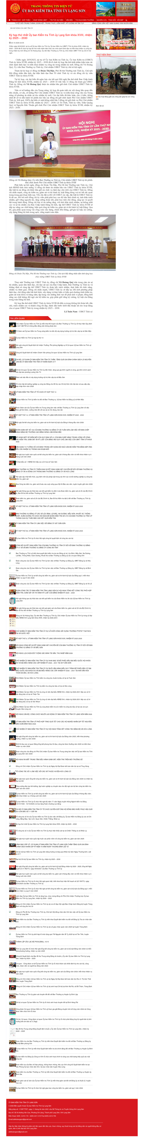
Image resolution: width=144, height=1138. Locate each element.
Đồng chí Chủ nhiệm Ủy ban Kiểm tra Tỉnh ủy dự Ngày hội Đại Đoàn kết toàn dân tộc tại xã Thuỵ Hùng (52, 766)
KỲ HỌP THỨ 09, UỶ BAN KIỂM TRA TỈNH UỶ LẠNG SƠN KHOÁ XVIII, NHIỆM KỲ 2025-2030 (49, 506)
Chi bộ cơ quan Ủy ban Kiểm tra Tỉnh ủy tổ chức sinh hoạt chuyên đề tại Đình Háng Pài (47, 1002)
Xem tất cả (100, 106)
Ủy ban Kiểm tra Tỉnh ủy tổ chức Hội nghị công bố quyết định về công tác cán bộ (44, 538)
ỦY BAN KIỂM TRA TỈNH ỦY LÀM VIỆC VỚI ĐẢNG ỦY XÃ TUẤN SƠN (40, 523)
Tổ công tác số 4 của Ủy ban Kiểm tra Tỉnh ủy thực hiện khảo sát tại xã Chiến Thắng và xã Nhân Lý (51, 831)
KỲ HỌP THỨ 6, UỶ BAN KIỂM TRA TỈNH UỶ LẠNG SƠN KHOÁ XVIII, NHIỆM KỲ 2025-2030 (49, 638)
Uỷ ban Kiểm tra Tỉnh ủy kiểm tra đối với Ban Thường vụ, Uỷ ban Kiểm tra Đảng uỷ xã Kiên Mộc (50, 399)
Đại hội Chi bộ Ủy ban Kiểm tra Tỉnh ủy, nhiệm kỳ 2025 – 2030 (38, 859)
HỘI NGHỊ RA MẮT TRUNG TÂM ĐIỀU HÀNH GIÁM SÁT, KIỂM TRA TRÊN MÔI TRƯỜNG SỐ (49, 759)
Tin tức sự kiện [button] (57, 20)
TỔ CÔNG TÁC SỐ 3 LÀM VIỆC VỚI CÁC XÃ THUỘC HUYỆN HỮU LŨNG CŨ (43, 771)
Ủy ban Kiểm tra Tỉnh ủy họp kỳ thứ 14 (29, 338)
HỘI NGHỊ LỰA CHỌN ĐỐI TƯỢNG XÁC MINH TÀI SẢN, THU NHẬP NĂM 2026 (44, 653)
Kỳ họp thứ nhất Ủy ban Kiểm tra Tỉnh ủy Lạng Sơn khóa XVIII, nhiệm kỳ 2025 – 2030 (46, 824)
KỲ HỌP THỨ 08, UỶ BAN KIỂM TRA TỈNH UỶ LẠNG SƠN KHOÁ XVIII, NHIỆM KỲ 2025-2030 (49, 531)
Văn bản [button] (69, 20)
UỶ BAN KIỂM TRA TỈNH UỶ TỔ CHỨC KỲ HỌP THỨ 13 (36, 392)
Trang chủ (16, 20)
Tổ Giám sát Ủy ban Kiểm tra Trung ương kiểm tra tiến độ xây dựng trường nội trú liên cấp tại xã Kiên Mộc (53, 331)
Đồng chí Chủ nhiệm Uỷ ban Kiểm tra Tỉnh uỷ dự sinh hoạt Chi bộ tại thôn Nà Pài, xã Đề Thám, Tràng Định (54, 986)
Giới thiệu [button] (26, 20)
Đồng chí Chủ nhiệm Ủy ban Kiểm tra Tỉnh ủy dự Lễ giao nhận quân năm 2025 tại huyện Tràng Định (51, 927)
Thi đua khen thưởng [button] (84, 20)
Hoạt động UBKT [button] (40, 20)
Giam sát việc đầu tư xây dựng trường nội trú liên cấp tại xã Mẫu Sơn (40, 377)
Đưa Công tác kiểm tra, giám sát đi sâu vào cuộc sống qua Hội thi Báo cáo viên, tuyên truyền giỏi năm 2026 (54, 484)
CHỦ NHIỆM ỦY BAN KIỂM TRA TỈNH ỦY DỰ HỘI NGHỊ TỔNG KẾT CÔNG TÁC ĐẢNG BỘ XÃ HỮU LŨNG (54, 729)
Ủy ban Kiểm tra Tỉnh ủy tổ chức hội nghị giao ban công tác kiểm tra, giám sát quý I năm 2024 (49, 1088)
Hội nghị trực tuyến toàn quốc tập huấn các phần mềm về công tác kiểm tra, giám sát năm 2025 (50, 838)
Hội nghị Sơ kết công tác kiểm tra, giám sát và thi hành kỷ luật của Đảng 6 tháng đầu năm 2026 (50, 422)
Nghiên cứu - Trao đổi (106, 20)
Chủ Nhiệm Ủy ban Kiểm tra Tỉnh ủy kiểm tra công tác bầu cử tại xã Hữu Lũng (44, 686)
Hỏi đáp (120, 20)
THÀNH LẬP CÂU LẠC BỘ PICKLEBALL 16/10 (32, 942)
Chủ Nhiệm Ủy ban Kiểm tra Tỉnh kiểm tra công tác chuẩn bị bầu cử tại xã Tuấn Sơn (46, 678)
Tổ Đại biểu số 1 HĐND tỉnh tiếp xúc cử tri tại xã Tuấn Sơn (36, 462)
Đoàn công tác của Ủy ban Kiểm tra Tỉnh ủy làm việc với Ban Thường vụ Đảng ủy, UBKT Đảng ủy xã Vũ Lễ (54, 583)
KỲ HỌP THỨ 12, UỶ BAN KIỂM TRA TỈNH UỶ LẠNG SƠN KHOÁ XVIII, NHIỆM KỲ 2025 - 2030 (50, 415)
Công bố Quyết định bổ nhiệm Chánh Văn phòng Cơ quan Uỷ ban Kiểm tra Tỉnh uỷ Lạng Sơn (49, 352)
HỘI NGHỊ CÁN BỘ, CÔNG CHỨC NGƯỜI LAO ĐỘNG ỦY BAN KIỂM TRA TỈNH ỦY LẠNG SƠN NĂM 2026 (54, 714)
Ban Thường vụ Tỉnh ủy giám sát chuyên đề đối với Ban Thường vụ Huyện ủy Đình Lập (47, 994)
